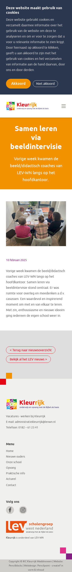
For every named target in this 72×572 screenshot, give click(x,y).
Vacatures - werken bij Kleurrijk (25, 416)
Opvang (11, 467)
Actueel (11, 479)
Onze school (14, 462)
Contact (11, 485)
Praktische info (15, 473)
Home (10, 451)
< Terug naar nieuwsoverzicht (31, 350)
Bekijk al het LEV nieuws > (28, 359)
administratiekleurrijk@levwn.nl (35, 422)
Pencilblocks (15, 565)
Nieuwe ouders (15, 456)
